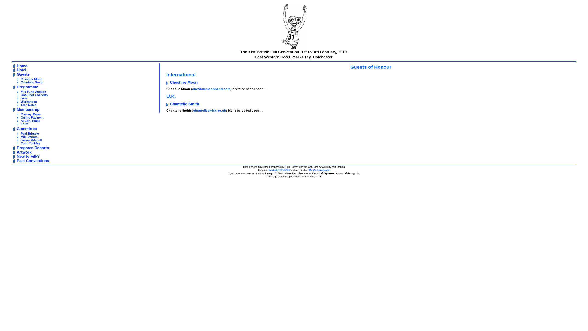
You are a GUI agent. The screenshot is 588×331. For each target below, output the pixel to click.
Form (24, 124)
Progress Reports (33, 148)
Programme (27, 87)
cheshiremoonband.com (211, 89)
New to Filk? (28, 156)
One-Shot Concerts (34, 95)
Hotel (21, 70)
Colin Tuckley (30, 143)
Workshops (29, 101)
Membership (28, 109)
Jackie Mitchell (31, 140)
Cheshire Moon (31, 79)
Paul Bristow (30, 133)
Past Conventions (33, 161)
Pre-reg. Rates (31, 114)
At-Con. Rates (30, 121)
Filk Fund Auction (33, 92)
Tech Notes (28, 105)
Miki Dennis (29, 137)
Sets (24, 98)
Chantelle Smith (32, 82)
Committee (27, 129)
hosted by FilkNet (279, 170)
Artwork (24, 152)
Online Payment (32, 117)
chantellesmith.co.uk (209, 110)
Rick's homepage (319, 170)
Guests (23, 74)
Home (22, 66)
